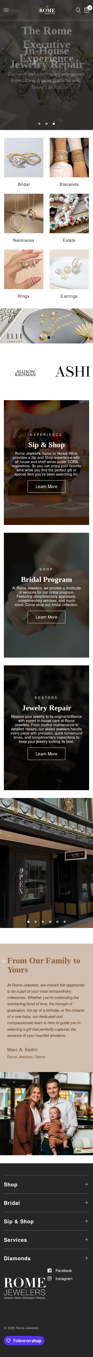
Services (15, 1239)
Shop (11, 1184)
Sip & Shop (19, 1221)
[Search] (78, 10)
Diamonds (17, 1258)
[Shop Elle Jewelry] (46, 326)
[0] (85, 10)
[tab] (39, 337)
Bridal (12, 1202)
